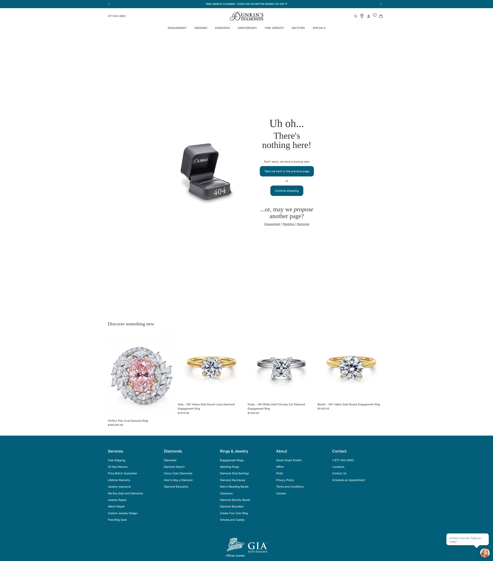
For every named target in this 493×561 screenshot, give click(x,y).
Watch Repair (116, 506)
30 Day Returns (117, 466)
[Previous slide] (113, 375)
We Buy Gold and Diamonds (125, 493)
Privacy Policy (285, 480)
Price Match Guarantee (122, 473)
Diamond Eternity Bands (235, 499)
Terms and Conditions (290, 486)
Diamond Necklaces (232, 480)
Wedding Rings (229, 466)
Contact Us (339, 473)
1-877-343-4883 (343, 460)
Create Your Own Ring (234, 513)
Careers (281, 493)
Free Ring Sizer (117, 519)
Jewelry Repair (117, 499)
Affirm (280, 466)
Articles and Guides (232, 519)
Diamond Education (176, 486)
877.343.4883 (117, 16)
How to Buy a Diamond (178, 480)
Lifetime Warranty (119, 480)
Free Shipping (116, 460)
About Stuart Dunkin (289, 460)
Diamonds (303, 224)
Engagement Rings (232, 460)
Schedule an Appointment (348, 480)
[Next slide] (169, 375)
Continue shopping (287, 190)
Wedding (289, 224)
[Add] (169, 411)
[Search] (355, 16)
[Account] (368, 16)
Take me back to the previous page (286, 171)
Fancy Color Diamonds (178, 473)
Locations (338, 466)
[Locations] (362, 16)
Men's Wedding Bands (234, 486)
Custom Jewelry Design (123, 513)
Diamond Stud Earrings (234, 473)
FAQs (279, 473)
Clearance (226, 493)
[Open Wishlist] (375, 16)
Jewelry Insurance (119, 486)
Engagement (272, 224)
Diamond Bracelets (232, 506)
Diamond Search (174, 466)
